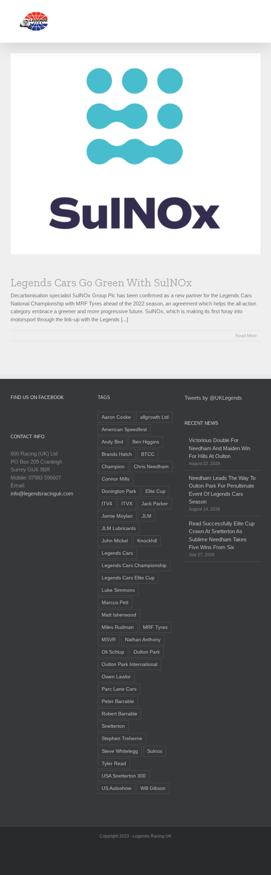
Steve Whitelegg (120, 751)
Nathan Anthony (143, 639)
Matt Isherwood (119, 615)
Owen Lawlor (116, 676)
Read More (246, 335)
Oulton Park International (129, 664)
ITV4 (107, 503)
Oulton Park (146, 652)
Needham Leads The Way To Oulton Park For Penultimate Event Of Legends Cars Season (222, 490)
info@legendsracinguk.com (42, 493)
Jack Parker (154, 503)
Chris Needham (151, 466)
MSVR (109, 639)
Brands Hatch (117, 454)
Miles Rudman (118, 627)
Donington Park (119, 491)
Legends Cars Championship (134, 565)
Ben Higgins (145, 442)
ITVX (126, 503)
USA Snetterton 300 (124, 776)
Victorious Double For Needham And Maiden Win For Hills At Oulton (219, 448)
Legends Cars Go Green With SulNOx (101, 282)
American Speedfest (124, 429)
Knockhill (147, 540)
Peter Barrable (118, 701)
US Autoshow (116, 788)
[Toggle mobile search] (245, 10)
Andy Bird (112, 442)
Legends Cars (117, 553)
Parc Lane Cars (119, 689)
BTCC (148, 454)
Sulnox (154, 751)
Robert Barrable (119, 713)
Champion (113, 466)
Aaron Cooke (116, 417)
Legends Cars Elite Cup (128, 578)
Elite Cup (155, 491)
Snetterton (113, 726)
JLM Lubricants (119, 528)
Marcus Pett (115, 602)
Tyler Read (114, 763)
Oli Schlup (113, 652)
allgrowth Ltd (154, 417)
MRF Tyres (155, 627)
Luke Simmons (118, 590)
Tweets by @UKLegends (213, 398)
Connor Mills (116, 479)
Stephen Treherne (122, 738)
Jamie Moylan (117, 516)
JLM (146, 516)
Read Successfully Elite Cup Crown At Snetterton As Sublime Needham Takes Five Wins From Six (221, 535)
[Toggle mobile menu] (257, 10)
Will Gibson (152, 788)
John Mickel (115, 540)
